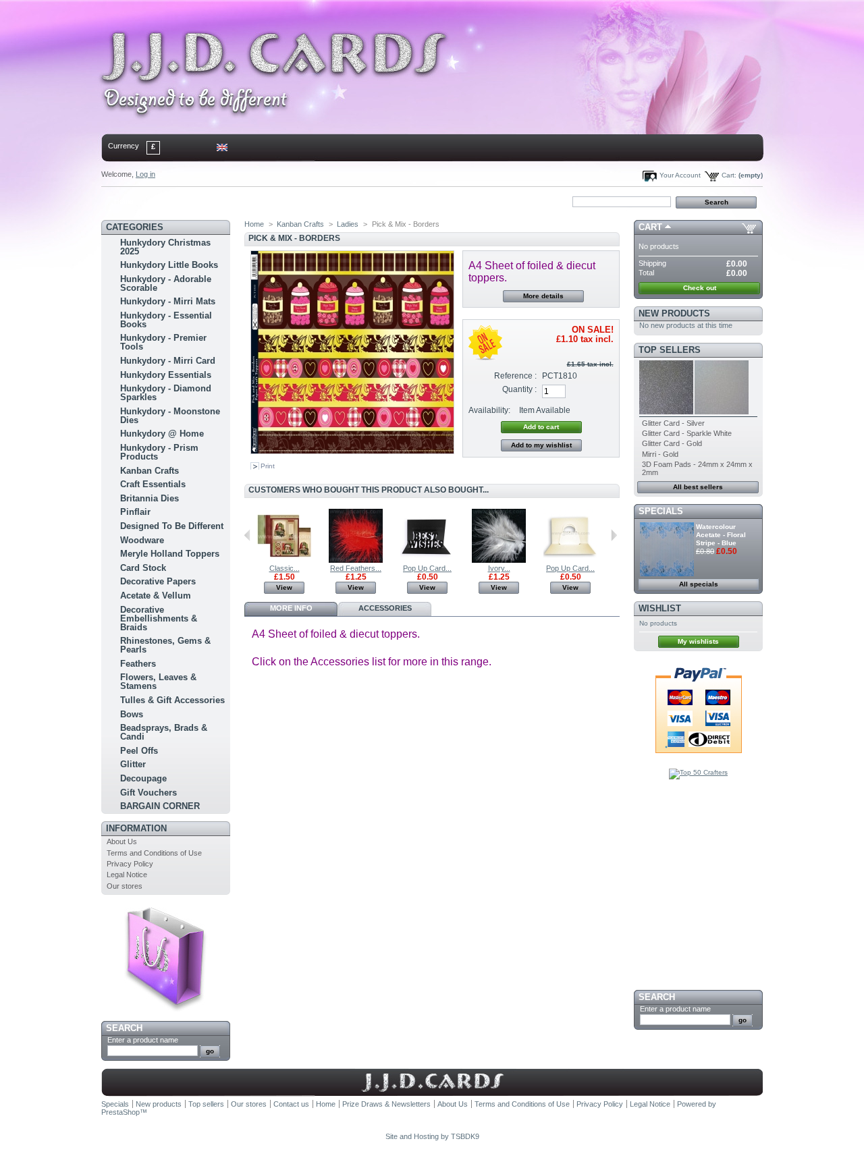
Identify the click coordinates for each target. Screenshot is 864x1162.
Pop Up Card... (427, 568)
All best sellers (698, 487)
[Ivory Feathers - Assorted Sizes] (499, 560)
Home (124, 201)
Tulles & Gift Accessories (172, 700)
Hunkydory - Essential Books (166, 319)
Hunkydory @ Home (162, 433)
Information (136, 828)
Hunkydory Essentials (165, 375)
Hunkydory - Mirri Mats (167, 301)
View (284, 587)
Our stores (124, 886)
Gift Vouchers (148, 792)
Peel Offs (139, 751)
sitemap (213, 201)
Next (614, 535)
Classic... (284, 568)
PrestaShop (120, 1112)
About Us (122, 841)
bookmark (257, 201)
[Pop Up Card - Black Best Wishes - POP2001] (427, 560)
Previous (247, 535)
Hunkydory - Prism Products (159, 452)
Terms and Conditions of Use (154, 853)
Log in (145, 174)
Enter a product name (142, 1040)
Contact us (291, 1104)
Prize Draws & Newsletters (386, 1104)
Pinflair (135, 512)
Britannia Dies (149, 498)
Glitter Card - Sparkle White (687, 433)
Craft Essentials (153, 484)
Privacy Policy (130, 864)
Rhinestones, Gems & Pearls (165, 645)
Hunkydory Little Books (169, 265)
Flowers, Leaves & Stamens (158, 681)
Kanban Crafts (149, 471)
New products (674, 313)
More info (291, 608)
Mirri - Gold (660, 454)
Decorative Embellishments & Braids (158, 618)
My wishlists (698, 641)
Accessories (385, 608)
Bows (131, 714)
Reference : (515, 376)
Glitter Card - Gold (672, 443)
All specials (698, 584)
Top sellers (670, 350)
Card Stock (143, 568)
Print (268, 466)
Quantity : (519, 389)
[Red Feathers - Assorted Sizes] (356, 560)
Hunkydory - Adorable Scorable (165, 283)
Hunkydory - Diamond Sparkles (165, 392)
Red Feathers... (355, 568)
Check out (699, 288)
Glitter (133, 764)
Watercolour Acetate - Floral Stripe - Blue (721, 535)
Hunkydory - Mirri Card (167, 361)
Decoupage (143, 778)
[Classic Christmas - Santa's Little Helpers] (284, 560)
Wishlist (660, 608)
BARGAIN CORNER (160, 806)
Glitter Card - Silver (673, 423)
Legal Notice (127, 874)
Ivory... (499, 568)
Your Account (680, 175)
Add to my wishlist (541, 445)
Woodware (142, 540)
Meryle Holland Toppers (169, 554)
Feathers (138, 664)
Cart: (729, 175)
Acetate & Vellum (155, 595)
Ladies (347, 224)
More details (543, 296)
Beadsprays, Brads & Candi (163, 732)
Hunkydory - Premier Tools (163, 342)
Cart (650, 227)
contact (168, 201)
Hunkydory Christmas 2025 (165, 247)
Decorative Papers (158, 581)
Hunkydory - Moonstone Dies (170, 415)
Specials (661, 511)
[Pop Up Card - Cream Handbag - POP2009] (570, 560)
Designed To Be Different (171, 526)
